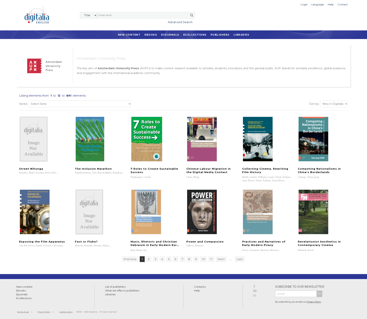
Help (197, 290)
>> (319, 293)
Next (221, 259)
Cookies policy (66, 312)
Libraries (241, 34)
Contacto (200, 286)
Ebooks (151, 34)
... (231, 259)
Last (240, 259)
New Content (129, 34)
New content (24, 286)
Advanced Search (180, 22)
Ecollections (194, 34)
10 (203, 259)
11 (211, 259)
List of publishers (115, 286)
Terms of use (23, 312)
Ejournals (170, 34)
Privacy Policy (314, 301)
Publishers (220, 34)
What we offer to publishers (122, 290)
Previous (130, 259)
